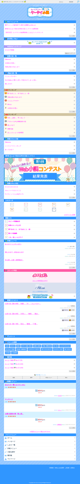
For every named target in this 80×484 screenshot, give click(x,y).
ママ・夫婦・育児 (27, 346)
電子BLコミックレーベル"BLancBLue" (40, 286)
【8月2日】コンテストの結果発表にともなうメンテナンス (24, 32)
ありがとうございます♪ (13, 244)
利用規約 (51, 467)
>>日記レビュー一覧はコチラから (40, 431)
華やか (9, 104)
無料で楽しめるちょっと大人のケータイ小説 (13, 1)
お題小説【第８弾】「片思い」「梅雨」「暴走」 (22, 314)
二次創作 (14, 352)
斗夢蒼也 (59, 424)
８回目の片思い (10, 63)
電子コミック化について (40, 296)
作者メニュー (12, 448)
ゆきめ (60, 395)
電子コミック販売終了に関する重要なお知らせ (20, 25)
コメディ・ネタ (58, 349)
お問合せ (72, 467)
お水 (7, 346)
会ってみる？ (9, 149)
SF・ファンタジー (46, 349)
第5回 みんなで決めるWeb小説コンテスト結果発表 (21, 29)
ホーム (9, 438)
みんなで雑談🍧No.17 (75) (13, 360)
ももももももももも (11, 187)
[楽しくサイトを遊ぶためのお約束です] (40, 42)
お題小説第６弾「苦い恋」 (14, 414)
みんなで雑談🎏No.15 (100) (14, 368)
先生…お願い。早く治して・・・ (18, 118)
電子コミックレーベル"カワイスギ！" (40, 276)
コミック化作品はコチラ (40, 280)
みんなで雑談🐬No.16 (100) (14, 364)
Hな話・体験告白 (21, 349)
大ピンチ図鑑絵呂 (14, 221)
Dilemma (8, 59)
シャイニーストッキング (13, 146)
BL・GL (55, 346)
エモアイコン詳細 (69, 215)
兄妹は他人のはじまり (12, 67)
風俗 (18, 346)
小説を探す (11, 452)
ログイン (61, 1)
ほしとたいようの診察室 (15, 132)
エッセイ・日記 (10, 349)
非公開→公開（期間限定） (14, 260)
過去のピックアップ (70, 53)
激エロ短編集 (12, 233)
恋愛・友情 (37, 346)
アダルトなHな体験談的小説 (16, 121)
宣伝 (66, 377)
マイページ (11, 459)
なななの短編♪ (10, 50)
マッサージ (9, 399)
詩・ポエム (68, 349)
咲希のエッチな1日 (14, 225)
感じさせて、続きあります (14, 252)
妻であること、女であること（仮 (18, 93)
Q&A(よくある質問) (59, 467)
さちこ (60, 410)
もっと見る (72, 35)
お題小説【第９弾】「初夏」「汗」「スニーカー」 (23, 303)
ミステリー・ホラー (34, 349)
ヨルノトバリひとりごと (13, 190)
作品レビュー (49, 377)
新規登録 (71, 1)
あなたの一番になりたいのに (15, 385)
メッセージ (11, 441)
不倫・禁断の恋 (47, 346)
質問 (31, 377)
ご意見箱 (67, 467)
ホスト (13, 346)
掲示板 (9, 455)
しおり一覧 (11, 445)
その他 (8, 352)
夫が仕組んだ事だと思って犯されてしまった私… (21, 80)
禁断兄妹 (10, 129)
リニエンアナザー (11, 76)
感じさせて (8, 84)
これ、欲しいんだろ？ (15, 237)
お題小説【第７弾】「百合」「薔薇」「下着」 (21, 324)
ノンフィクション (65, 346)
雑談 (14, 377)
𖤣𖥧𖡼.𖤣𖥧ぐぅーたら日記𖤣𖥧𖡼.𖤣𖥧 (14, 194)
